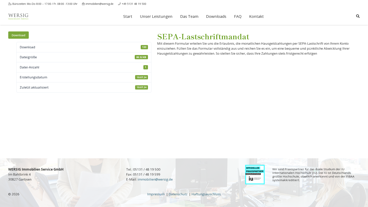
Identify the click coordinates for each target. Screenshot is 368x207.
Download (18, 35)
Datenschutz (178, 194)
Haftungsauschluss (206, 194)
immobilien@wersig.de (155, 179)
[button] (358, 16)
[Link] (18, 16)
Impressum (156, 194)
